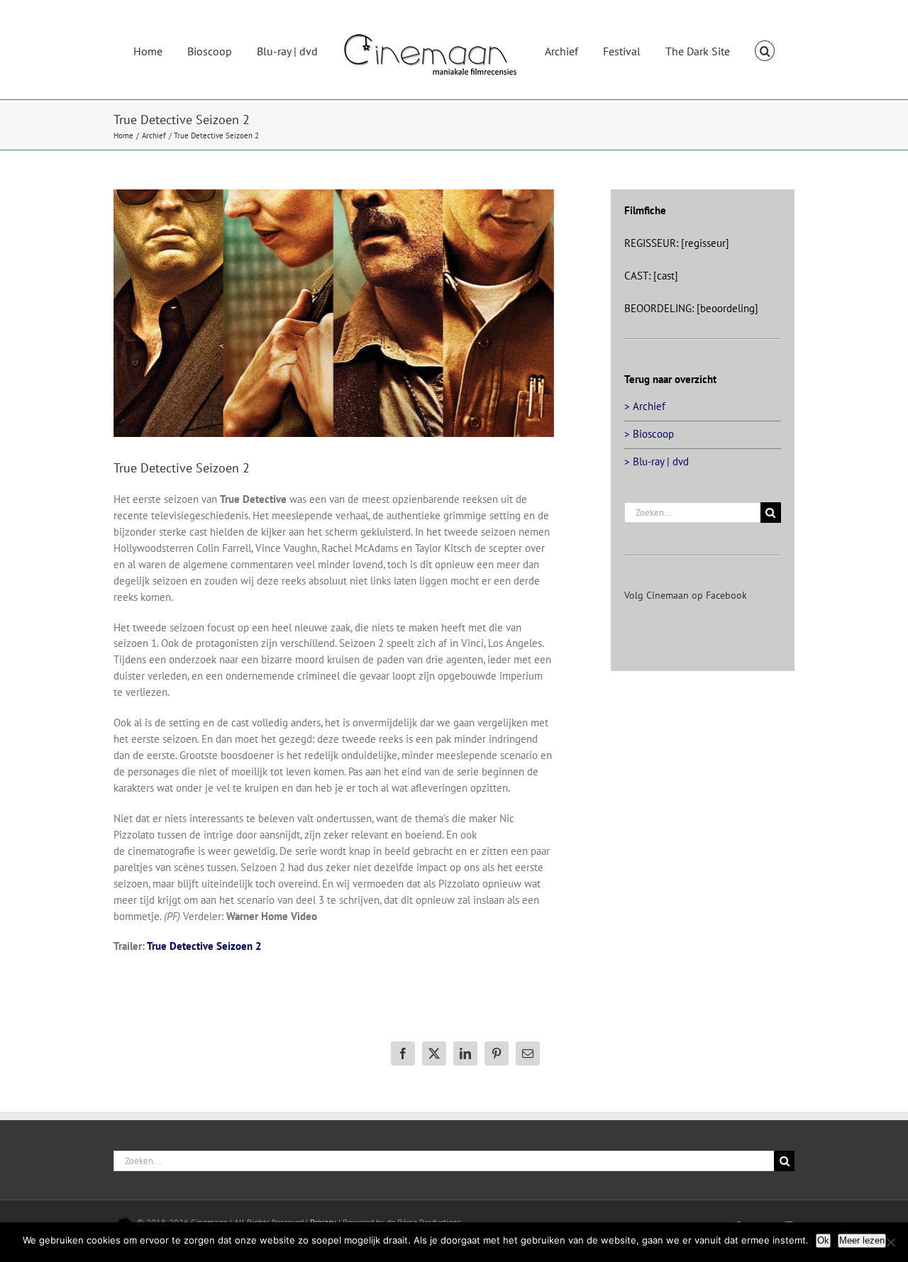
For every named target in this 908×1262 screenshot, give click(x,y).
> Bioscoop (649, 434)
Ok (823, 1240)
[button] (731, 49)
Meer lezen (862, 1240)
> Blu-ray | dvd (656, 461)
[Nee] (890, 1242)
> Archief (644, 406)
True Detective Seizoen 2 (204, 946)
